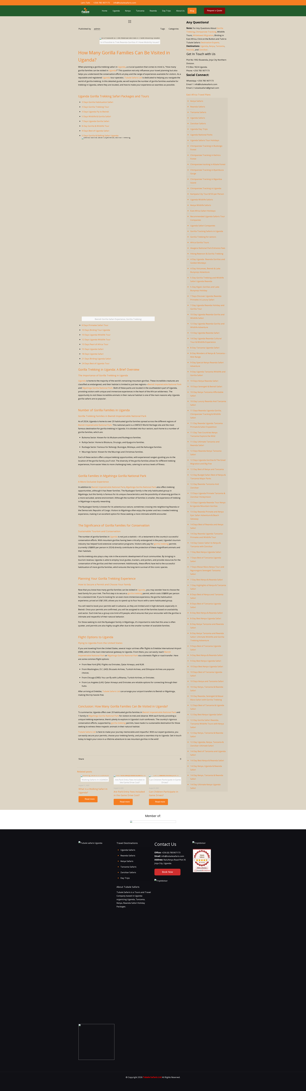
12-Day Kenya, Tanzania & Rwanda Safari (206, 734)
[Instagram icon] (222, 3)
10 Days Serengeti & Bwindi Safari (206, 386)
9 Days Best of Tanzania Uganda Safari (205, 648)
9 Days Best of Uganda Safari (95, 130)
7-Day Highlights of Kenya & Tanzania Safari (208, 587)
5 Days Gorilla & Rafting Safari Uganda (100, 135)
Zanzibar (203, 49)
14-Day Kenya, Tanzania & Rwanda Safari (206, 777)
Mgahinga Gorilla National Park (141, 487)
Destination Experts (210, 42)
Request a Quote (214, 10)
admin (97, 28)
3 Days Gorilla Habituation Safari (97, 102)
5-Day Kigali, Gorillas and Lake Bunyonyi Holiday (204, 288)
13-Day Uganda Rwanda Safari (204, 332)
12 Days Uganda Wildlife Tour (96, 339)
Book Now (167, 872)
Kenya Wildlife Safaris (200, 205)
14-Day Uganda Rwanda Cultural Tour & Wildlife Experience (206, 340)
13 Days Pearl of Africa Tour (95, 344)
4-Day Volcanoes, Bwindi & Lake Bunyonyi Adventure (205, 270)
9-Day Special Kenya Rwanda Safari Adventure (207, 364)
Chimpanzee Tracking (206, 31)
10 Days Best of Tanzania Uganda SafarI (206, 674)
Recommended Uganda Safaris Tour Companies (207, 218)
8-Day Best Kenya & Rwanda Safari (206, 612)
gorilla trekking (161, 543)
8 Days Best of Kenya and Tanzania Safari (206, 596)
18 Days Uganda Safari (93, 353)
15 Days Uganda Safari (93, 349)
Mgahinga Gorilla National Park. (97, 388)
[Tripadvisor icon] (224, 3)
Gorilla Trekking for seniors (203, 236)
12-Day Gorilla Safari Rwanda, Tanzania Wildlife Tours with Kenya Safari (207, 724)
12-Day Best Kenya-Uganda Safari (206, 714)
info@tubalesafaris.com (124, 2)
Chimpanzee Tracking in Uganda (205, 188)
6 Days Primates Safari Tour (95, 325)
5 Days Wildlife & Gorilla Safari (96, 116)
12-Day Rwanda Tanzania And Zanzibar (204, 486)
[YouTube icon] (219, 3)
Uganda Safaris (197, 117)
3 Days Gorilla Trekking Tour (95, 106)
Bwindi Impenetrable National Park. (95, 425)
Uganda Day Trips (199, 129)
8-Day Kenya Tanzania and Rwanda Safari (207, 626)
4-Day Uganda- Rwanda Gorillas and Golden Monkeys (207, 261)
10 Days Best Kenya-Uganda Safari (206, 666)
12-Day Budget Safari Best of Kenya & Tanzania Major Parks (208, 476)
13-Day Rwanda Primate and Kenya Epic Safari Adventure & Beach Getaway (207, 515)
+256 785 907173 (101, 2)
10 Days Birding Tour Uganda (96, 330)
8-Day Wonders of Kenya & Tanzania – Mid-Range (208, 355)
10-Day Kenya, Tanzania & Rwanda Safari (206, 688)
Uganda (121, 66)
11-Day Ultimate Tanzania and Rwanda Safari (204, 443)
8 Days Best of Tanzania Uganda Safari (205, 605)
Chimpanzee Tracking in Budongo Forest (206, 148)
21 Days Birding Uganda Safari (96, 358)
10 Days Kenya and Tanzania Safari (207, 681)
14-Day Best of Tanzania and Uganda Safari (208, 753)
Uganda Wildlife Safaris (201, 199)
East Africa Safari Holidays (203, 210)
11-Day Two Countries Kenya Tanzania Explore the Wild (203, 434)
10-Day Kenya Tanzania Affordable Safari (206, 394)
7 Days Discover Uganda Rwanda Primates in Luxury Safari (205, 298)
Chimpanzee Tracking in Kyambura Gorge (207, 172)
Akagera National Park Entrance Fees (207, 248)
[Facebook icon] (214, 3)
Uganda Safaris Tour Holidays (204, 140)
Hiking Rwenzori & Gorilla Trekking (206, 253)
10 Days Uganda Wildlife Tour (96, 334)
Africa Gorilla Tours (199, 242)
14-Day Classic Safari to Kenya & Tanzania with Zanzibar (205, 544)
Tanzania (220, 46)
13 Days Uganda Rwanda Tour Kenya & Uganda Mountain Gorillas (207, 504)
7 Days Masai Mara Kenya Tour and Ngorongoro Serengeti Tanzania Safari (207, 570)
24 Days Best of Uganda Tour (95, 363)
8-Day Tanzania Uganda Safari (204, 347)
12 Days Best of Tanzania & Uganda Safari (207, 707)
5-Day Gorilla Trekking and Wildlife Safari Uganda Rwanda (207, 279)
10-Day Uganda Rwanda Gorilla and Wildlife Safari (207, 316)
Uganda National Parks (201, 134)
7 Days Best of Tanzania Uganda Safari (205, 559)
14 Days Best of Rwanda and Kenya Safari (206, 526)
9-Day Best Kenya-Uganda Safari (205, 660)
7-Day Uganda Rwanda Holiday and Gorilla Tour (207, 307)
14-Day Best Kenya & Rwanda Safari (207, 760)
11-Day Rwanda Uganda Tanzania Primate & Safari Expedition (206, 425)
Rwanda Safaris (197, 106)
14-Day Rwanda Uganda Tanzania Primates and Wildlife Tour (206, 535)
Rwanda (190, 49)
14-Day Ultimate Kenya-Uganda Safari (205, 786)
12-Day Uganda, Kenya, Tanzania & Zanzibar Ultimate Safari (207, 744)
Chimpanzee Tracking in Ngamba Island (206, 181)
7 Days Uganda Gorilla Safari (95, 121)
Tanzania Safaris (198, 112)
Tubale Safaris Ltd (133, 77)
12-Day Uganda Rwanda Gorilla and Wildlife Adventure (207, 325)
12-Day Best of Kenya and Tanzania (207, 469)
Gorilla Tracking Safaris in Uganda (206, 231)
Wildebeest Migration (203, 35)
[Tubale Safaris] (85, 10)
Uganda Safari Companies (202, 225)
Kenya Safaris (196, 101)
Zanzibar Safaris (198, 123)
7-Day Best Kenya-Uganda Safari (205, 552)
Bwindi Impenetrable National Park (164, 384)
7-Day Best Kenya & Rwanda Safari (206, 579)
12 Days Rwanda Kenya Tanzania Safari (205, 452)
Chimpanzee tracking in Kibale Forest (207, 164)
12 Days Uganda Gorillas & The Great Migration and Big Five (208, 462)
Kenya (212, 46)
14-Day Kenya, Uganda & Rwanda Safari (206, 768)
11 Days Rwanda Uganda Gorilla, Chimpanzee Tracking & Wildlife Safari (205, 414)
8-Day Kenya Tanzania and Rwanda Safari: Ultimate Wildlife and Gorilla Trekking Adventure (207, 637)
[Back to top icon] (296, 1087)
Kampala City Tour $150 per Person (207, 194)
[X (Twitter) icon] (217, 3)
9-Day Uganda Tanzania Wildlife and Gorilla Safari (207, 373)
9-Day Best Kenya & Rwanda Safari (206, 655)
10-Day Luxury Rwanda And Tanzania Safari (208, 403)
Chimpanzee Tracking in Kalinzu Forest (205, 157)
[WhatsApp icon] (212, 3)
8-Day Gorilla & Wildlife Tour (95, 126)
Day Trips (125, 878)
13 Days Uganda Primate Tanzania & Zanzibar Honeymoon (207, 495)
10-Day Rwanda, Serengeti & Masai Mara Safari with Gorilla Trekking (206, 698)
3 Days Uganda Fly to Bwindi (95, 111)
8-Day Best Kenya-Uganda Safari (205, 618)
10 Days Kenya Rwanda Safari (204, 380)
